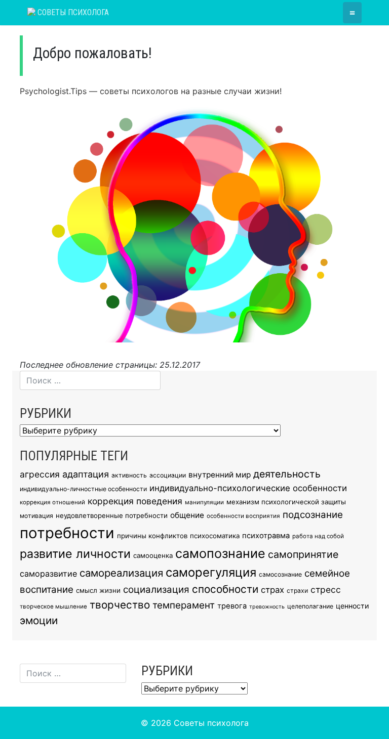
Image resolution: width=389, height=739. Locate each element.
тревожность (267, 606)
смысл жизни (98, 590)
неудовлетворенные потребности (112, 515)
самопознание (220, 553)
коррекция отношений (52, 502)
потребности (67, 533)
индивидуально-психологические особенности (248, 488)
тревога (232, 606)
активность (129, 475)
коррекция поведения (135, 501)
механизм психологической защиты (286, 502)
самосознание (280, 574)
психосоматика (215, 536)
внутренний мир (219, 475)
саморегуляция (211, 572)
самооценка (153, 555)
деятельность (287, 474)
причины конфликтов (152, 536)
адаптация (85, 474)
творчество (120, 604)
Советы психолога (72, 12)
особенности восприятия (243, 515)
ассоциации (167, 475)
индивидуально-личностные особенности (83, 489)
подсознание (313, 514)
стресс (325, 589)
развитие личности (75, 554)
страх (272, 590)
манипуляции (204, 502)
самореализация (121, 573)
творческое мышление (53, 606)
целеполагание (310, 606)
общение (187, 515)
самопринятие (303, 554)
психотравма (266, 535)
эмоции (39, 620)
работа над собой (318, 536)
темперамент (183, 605)
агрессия (40, 474)
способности (225, 589)
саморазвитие (48, 574)
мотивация (36, 515)
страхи (297, 590)
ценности (352, 605)
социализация (156, 589)
